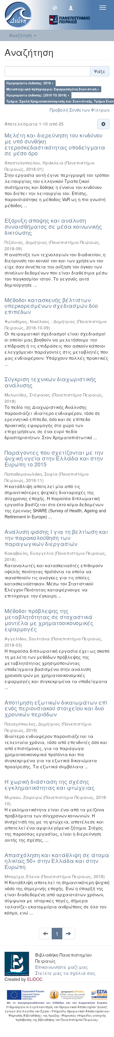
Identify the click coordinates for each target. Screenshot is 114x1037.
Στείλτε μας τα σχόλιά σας (65, 973)
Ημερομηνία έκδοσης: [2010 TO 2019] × (37, 95)
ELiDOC (35, 979)
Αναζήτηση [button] (21, 35)
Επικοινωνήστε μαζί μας (61, 967)
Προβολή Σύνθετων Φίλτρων (79, 110)
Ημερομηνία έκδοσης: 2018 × (30, 83)
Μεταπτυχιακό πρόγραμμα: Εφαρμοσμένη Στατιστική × (52, 89)
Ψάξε (99, 71)
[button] (54, 7)
